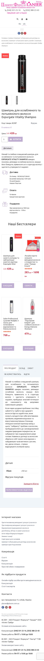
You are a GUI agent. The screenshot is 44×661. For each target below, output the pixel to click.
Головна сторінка (7, 38)
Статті (4, 558)
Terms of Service (14, 615)
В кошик (7, 286)
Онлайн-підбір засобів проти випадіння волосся (21, 580)
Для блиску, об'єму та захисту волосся (15, 531)
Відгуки (34, 123)
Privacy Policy (5, 615)
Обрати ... (29, 286)
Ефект (30, 368)
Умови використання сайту (13, 645)
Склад (22, 368)
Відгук (27, 374)
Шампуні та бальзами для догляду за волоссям (19, 542)
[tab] (10, 368)
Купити (17, 139)
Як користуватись (12, 374)
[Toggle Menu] (22, 30)
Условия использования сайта (14, 626)
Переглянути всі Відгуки (19, 490)
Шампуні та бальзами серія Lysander (21, 40)
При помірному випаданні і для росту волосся (18, 525)
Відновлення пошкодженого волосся (15, 528)
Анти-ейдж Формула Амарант (12, 533)
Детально (7, 148)
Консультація (7, 564)
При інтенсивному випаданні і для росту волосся (19, 522)
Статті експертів (8, 586)
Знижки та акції (7, 536)
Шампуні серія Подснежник (11, 545)
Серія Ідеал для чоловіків (11, 539)
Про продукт (10, 368)
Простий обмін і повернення (13, 567)
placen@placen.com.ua (10, 603)
